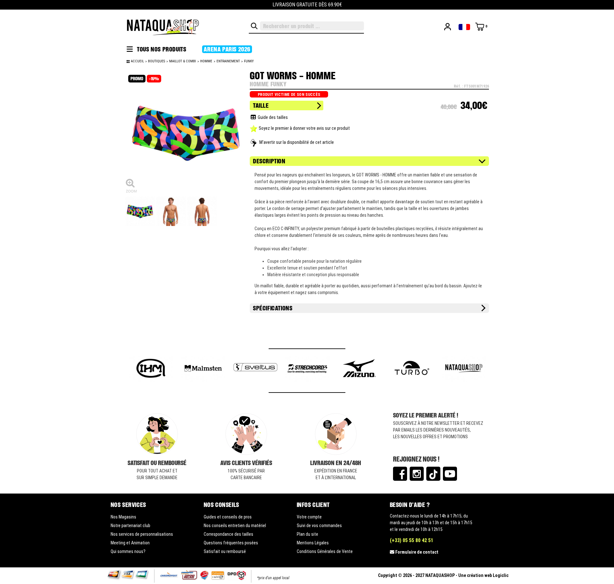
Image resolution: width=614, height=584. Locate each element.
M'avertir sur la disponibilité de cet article (296, 142)
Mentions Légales (313, 542)
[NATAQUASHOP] (464, 369)
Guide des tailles (272, 117)
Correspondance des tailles (228, 534)
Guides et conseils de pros (228, 516)
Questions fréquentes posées (231, 542)
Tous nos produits (161, 49)
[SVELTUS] (255, 369)
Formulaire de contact (416, 552)
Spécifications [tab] (272, 308)
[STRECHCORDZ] (307, 369)
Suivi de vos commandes (319, 525)
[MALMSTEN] (203, 369)
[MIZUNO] (360, 369)
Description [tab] (269, 161)
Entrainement (228, 61)
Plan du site (307, 534)
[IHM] (151, 369)
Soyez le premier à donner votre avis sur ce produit (304, 128)
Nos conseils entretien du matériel (235, 525)
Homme (206, 61)
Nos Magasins (123, 516)
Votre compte (309, 516)
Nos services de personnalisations (142, 534)
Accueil (137, 61)
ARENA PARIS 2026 (227, 49)
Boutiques (156, 61)
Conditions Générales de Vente (325, 551)
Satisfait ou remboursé (225, 551)
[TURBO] (412, 369)
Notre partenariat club (130, 525)
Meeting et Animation (130, 542)
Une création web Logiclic (483, 575)
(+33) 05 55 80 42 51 (411, 540)
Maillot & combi (182, 61)
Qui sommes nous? (128, 551)
